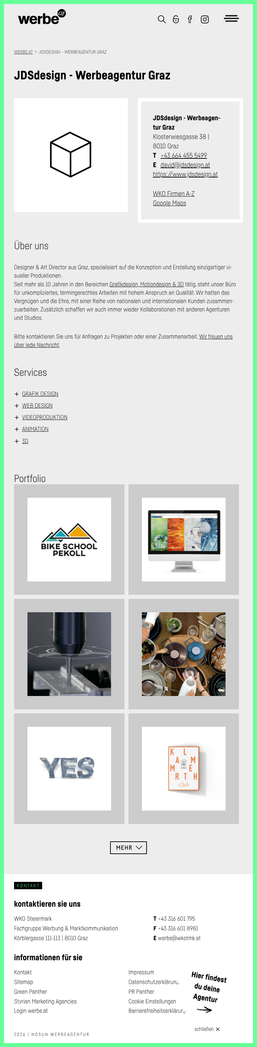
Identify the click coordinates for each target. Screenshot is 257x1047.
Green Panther (30, 991)
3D (25, 441)
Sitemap (23, 982)
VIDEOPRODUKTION (45, 417)
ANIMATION (35, 429)
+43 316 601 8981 (178, 928)
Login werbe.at (31, 1011)
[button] (162, 20)
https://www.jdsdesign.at (185, 174)
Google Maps (169, 203)
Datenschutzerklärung (153, 982)
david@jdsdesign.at (185, 165)
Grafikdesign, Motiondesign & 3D (146, 284)
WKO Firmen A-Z (173, 194)
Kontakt (23, 972)
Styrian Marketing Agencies (45, 1001)
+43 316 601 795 (176, 918)
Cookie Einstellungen (152, 1001)
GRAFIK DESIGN (40, 394)
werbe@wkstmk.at (179, 938)
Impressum (141, 972)
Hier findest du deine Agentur (209, 987)
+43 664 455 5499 (184, 155)
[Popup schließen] (218, 1028)
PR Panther (141, 991)
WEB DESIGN (37, 405)
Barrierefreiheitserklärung (157, 1011)
